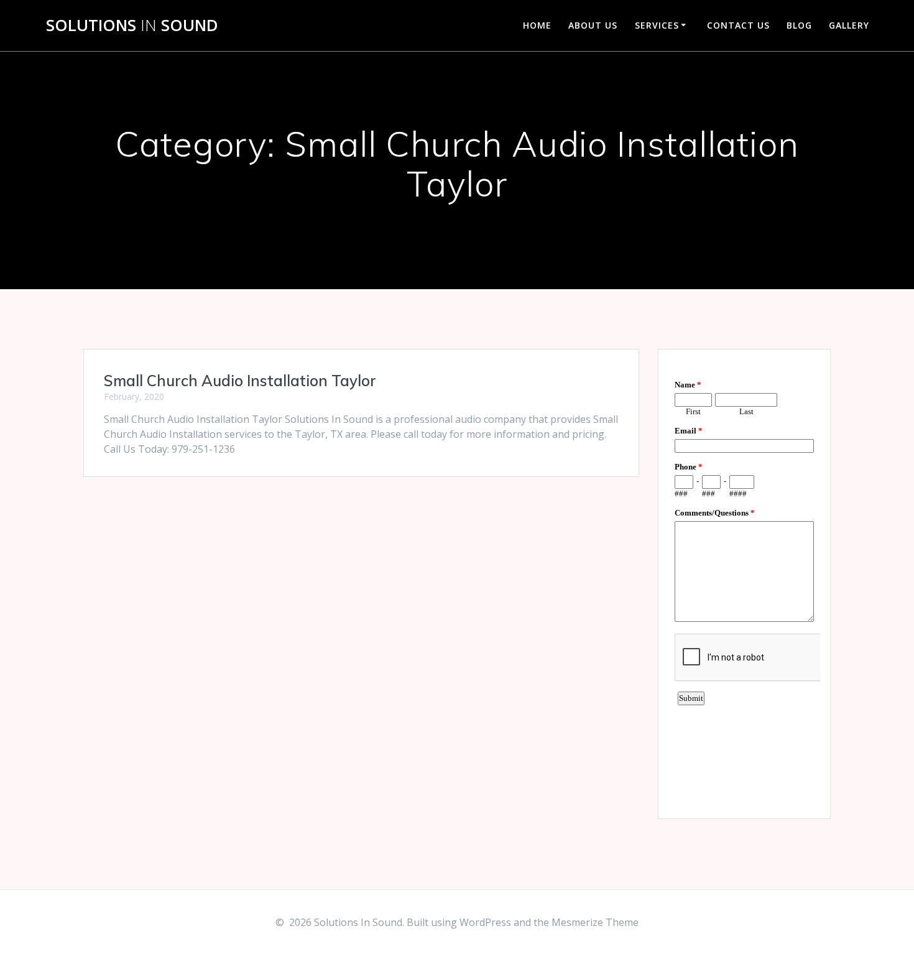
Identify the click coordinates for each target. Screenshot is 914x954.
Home (537, 25)
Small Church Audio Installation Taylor (240, 380)
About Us (592, 25)
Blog (799, 25)
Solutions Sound (132, 25)
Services (657, 25)
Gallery (849, 25)
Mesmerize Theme (595, 922)
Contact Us (738, 25)
